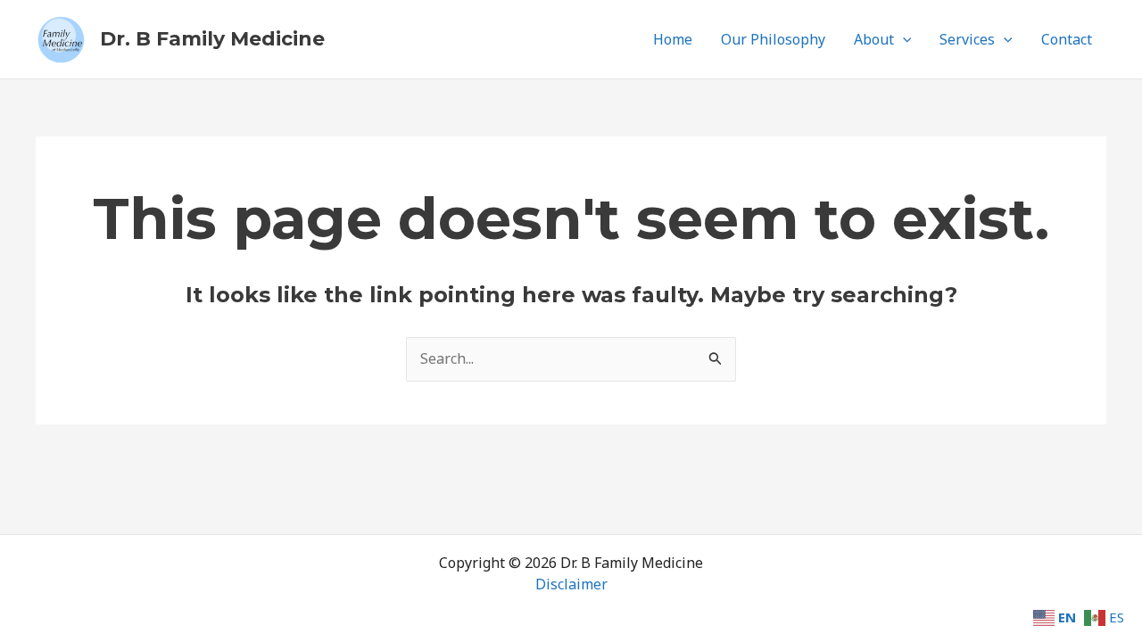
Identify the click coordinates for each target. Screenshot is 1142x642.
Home (672, 39)
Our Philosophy (773, 39)
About (874, 39)
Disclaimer (571, 584)
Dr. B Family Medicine (212, 39)
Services (967, 39)
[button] (903, 39)
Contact (1066, 39)
